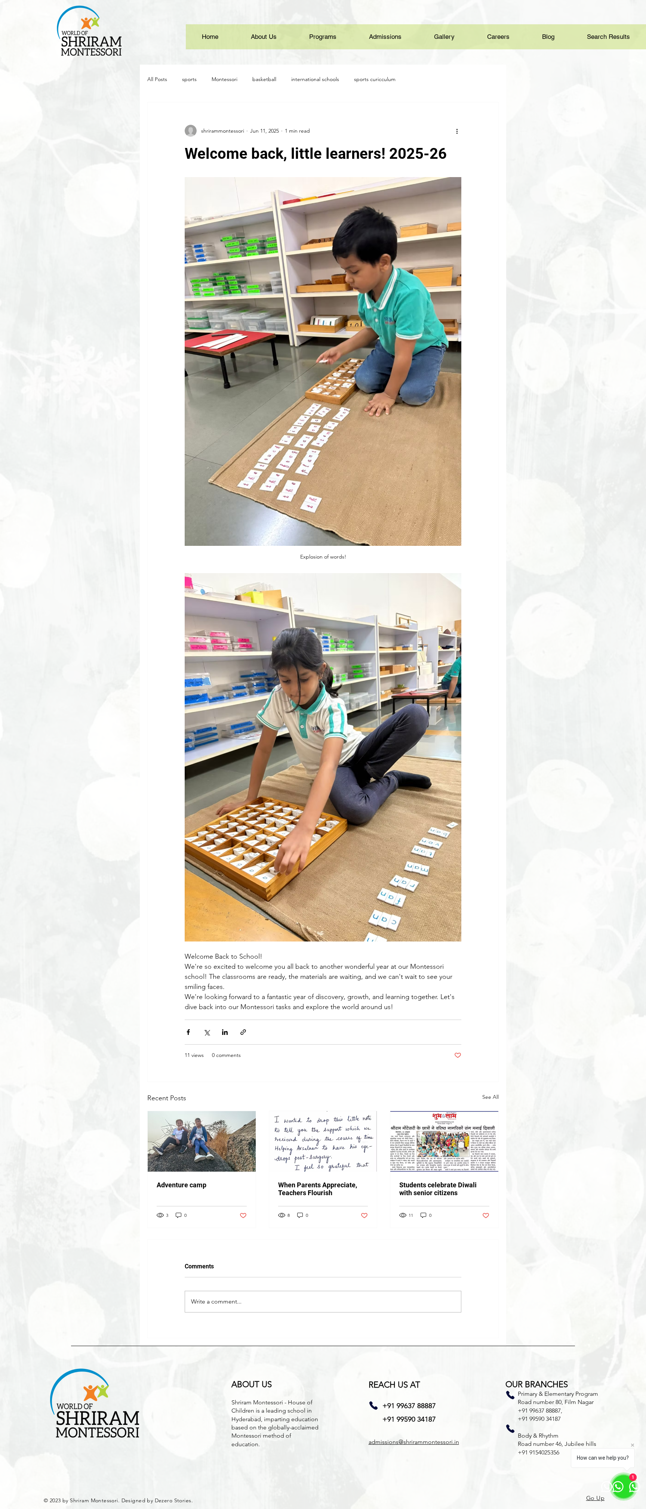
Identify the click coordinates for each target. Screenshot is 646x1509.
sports (189, 79)
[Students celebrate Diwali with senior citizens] (444, 1141)
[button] (263, 36)
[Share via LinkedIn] (224, 1032)
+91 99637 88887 (409, 1405)
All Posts (157, 79)
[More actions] (456, 130)
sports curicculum (375, 79)
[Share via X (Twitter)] (206, 1032)
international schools (315, 79)
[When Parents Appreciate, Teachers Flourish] (323, 1141)
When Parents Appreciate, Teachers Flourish (317, 1189)
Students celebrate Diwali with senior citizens (438, 1189)
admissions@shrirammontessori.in (414, 1441)
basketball (264, 79)
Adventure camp (181, 1185)
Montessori (224, 79)
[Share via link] (243, 1032)
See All (490, 1097)
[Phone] (373, 1405)
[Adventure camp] (202, 1141)
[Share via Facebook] (188, 1032)
